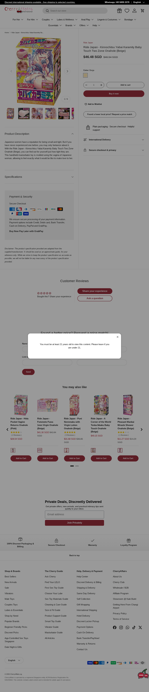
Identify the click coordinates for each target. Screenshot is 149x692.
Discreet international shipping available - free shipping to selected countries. (40, 2)
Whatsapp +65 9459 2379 (117, 2)
